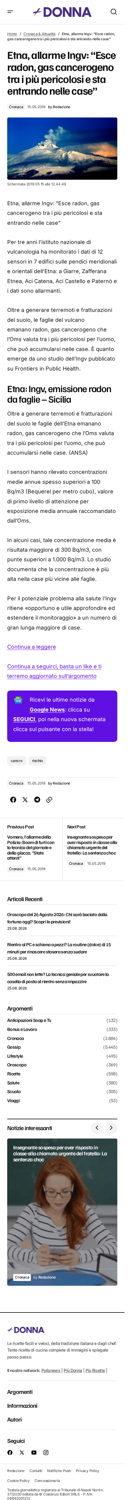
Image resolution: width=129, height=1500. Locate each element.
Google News (47, 709)
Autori (14, 1419)
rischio (37, 760)
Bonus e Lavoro (22, 1029)
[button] (10, 12)
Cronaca (16, 107)
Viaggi (13, 1100)
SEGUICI (24, 719)
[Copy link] (49, 800)
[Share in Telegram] (37, 800)
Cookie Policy (18, 1480)
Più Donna (73, 1370)
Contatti (35, 1470)
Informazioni (22, 1405)
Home (12, 34)
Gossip (13, 1047)
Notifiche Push (59, 1470)
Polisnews (50, 1370)
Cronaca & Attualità (39, 34)
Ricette (13, 1074)
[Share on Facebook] (13, 800)
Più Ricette (95, 1370)
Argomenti (19, 1391)
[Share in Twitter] (25, 800)
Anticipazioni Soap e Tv (29, 1020)
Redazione (16, 1470)
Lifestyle (15, 1056)
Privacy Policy (88, 1470)
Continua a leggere (31, 647)
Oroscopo (16, 1065)
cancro (16, 760)
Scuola (13, 1091)
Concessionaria (47, 1480)
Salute (13, 1083)
